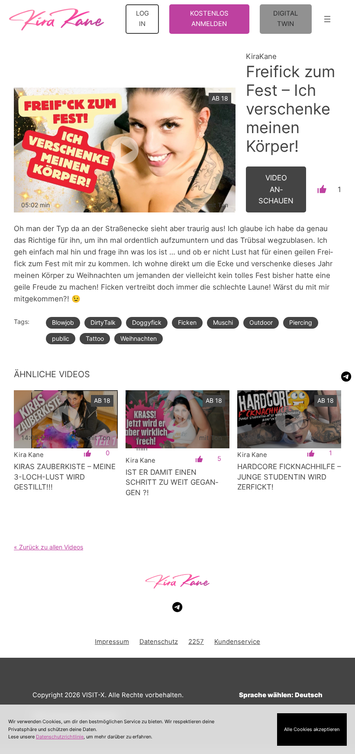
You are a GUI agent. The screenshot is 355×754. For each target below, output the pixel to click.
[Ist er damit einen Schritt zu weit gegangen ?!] (177, 419)
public (60, 338)
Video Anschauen (276, 189)
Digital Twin (285, 19)
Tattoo (95, 338)
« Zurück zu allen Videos (48, 547)
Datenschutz (158, 642)
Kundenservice (237, 642)
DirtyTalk (103, 322)
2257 (196, 642)
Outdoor (261, 322)
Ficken (187, 322)
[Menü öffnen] (327, 19)
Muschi (223, 322)
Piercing (300, 322)
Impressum (112, 642)
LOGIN (142, 19)
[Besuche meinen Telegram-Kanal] (346, 377)
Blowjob (63, 322)
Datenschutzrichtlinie (60, 737)
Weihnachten (138, 338)
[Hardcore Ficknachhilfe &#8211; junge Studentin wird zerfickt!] (289, 419)
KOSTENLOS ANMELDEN (209, 19)
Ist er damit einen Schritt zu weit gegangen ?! (172, 482)
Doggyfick (146, 322)
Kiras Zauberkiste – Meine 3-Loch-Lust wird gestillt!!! (65, 476)
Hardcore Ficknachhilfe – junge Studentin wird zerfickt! (289, 476)
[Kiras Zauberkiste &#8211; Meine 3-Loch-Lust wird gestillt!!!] (66, 419)
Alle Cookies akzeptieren (311, 729)
